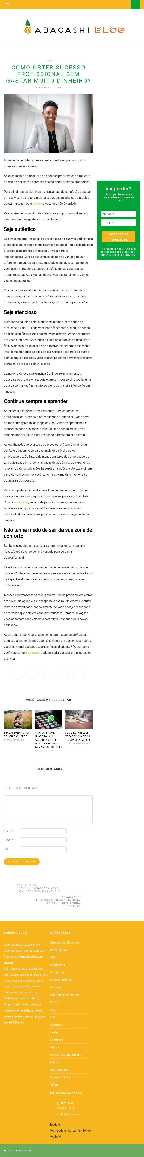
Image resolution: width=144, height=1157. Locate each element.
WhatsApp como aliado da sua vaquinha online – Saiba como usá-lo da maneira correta (48, 740)
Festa (54, 1032)
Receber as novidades (118, 237)
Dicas (48, 60)
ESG (53, 1010)
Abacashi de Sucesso (64, 942)
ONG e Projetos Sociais (65, 1055)
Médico (55, 1047)
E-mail (8, 840)
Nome (8, 831)
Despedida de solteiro (65, 995)
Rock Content (26, 1150)
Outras (54, 1062)
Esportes (56, 1025)
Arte (53, 957)
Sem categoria (59, 1069)
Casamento (57, 965)
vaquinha (22, 502)
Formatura (56, 1040)
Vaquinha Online (60, 1077)
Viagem (55, 1084)
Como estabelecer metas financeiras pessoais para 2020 (78, 736)
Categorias (57, 972)
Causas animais (60, 980)
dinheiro (38, 203)
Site (6, 849)
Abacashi (34, 652)
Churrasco (56, 987)
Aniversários (58, 950)
